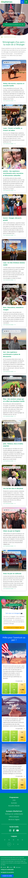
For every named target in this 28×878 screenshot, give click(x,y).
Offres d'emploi (14, 817)
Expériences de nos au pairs (10, 37)
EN (18, 839)
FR (9, 844)
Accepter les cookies (7, 875)
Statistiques (18, 867)
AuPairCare (2, 37)
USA (14, 800)
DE (13, 839)
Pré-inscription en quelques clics (13, 24)
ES (22, 839)
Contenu (11, 867)
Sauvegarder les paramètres (7, 872)
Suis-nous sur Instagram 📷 (14, 613)
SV (18, 844)
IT (13, 844)
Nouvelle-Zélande (14, 806)
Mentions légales (14, 819)
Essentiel (4, 867)
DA (9, 839)
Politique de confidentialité (7, 869)
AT (4, 839)
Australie (14, 803)
